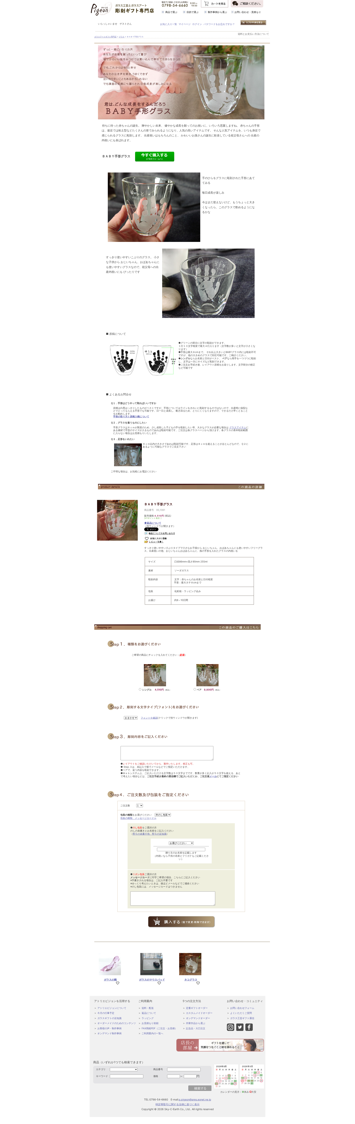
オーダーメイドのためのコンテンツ (116, 1023)
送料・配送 (148, 1007)
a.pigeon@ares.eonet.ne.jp (195, 1099)
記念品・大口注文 (195, 1028)
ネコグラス (190, 979)
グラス (121, 37)
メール (213, 776)
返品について (149, 1012)
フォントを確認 (149, 717)
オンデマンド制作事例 (109, 1033)
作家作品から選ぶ (195, 1023)
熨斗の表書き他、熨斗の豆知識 (149, 833)
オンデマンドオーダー (198, 1018)
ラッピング (148, 1018)
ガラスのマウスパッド (152, 979)
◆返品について (152, 522)
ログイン (197, 24)
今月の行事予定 (105, 1012)
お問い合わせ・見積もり (247, 12)
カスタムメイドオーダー (199, 1012)
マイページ (185, 24)
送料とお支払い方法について (253, 33)
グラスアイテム (237, 427)
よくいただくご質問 (241, 1012)
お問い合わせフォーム (242, 1007)
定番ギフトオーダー (197, 1007)
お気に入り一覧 (168, 24)
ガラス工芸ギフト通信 (242, 1018)
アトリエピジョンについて (111, 1007)
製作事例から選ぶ (217, 12)
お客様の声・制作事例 (109, 1028)
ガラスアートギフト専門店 (105, 37)
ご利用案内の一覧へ (152, 1033)
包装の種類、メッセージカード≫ (138, 818)
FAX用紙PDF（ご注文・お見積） (159, 1028)
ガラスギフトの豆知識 (109, 1018)
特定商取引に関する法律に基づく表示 (177, 1104)
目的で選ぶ (193, 12)
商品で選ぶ (171, 12)
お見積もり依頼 (150, 1023)
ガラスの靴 (110, 979)
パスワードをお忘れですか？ (219, 24)
